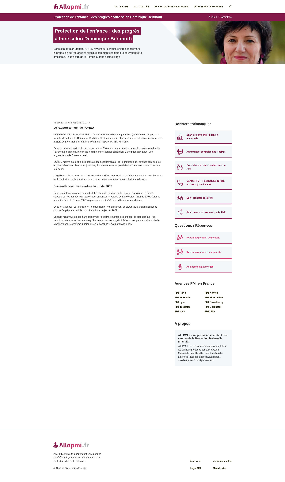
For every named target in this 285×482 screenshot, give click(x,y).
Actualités (141, 6)
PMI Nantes (211, 292)
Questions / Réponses (208, 6)
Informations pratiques (171, 6)
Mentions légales (222, 461)
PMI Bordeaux (213, 306)
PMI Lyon (180, 302)
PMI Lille (210, 311)
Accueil (213, 17)
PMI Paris (180, 292)
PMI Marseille (182, 297)
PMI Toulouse (182, 306)
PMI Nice (180, 311)
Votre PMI (121, 6)
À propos (195, 461)
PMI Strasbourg (214, 302)
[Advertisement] (108, 96)
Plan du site (219, 468)
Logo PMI (195, 468)
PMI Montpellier (214, 297)
